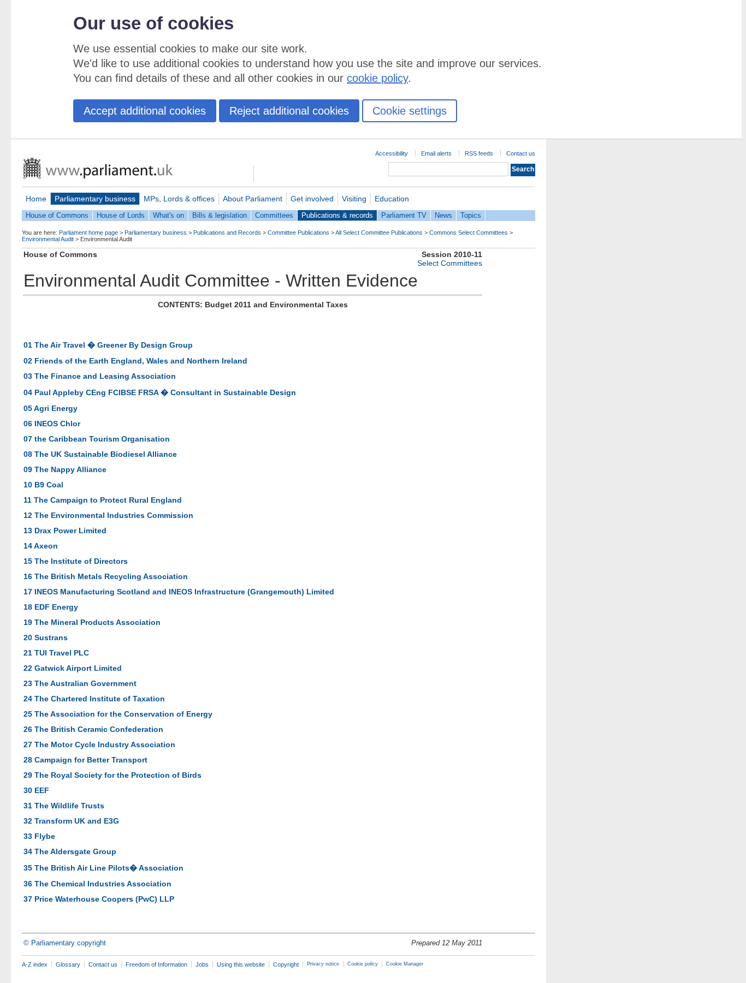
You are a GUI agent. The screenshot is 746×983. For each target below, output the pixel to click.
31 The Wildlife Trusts (63, 805)
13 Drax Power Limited (64, 530)
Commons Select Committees (468, 232)
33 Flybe (39, 836)
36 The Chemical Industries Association (97, 883)
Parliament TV (404, 215)
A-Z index (35, 964)
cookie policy (377, 78)
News (443, 215)
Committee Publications (298, 232)
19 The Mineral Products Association (92, 622)
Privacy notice (323, 964)
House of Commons (57, 215)
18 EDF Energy (50, 607)
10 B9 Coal (43, 484)
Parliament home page (88, 232)
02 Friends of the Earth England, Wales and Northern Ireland (135, 360)
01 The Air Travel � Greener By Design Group (108, 345)
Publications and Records (227, 232)
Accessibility (391, 153)
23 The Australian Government (80, 683)
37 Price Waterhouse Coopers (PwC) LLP (98, 899)
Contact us (520, 153)
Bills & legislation (219, 215)
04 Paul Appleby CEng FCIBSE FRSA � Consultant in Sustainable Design (159, 392)
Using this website (241, 964)
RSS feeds (479, 153)
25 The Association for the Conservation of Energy (117, 714)
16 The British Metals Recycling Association (105, 576)
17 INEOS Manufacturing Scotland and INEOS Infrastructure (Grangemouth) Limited (178, 591)
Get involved (312, 198)
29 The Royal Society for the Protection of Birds (112, 775)
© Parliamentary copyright (64, 943)
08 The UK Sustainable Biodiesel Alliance (100, 454)
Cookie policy (362, 964)
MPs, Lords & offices (179, 198)
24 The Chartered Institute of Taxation (94, 698)
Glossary (68, 964)
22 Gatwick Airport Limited (72, 668)
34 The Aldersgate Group (69, 851)
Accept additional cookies (145, 111)
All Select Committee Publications (379, 232)
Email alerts (436, 153)
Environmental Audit (48, 239)
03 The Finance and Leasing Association (99, 376)
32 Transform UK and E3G (71, 821)
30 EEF (36, 790)
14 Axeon (40, 545)
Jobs (202, 964)
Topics (470, 215)
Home (36, 198)
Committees (274, 215)
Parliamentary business (95, 198)
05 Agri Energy (50, 408)
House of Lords (121, 215)
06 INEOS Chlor (51, 423)
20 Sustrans (45, 637)
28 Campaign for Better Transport (85, 759)
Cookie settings (409, 111)
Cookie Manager (404, 964)
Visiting (354, 198)
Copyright (286, 964)
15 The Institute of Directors (75, 561)
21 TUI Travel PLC (56, 652)
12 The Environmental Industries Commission (108, 515)
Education (392, 198)
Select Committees (449, 263)
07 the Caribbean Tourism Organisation (96, 438)
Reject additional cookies (289, 111)
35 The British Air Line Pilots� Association (103, 867)
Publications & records (337, 215)
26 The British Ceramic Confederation (93, 729)
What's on (168, 215)
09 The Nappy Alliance (64, 469)
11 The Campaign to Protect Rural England (102, 500)
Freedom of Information (156, 964)
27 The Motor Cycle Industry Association (99, 744)
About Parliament (252, 198)
